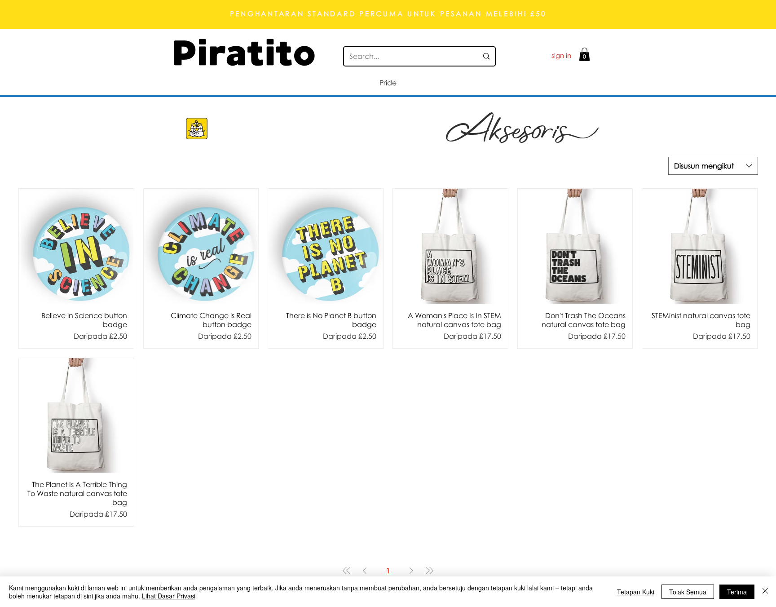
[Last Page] (429, 571)
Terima (737, 591)
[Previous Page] (364, 571)
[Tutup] (765, 592)
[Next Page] (411, 571)
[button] (584, 54)
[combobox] (713, 166)
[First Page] (346, 571)
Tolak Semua (687, 591)
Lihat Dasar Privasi (168, 595)
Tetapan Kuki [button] (635, 591)
